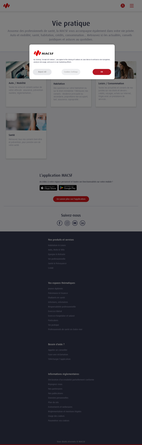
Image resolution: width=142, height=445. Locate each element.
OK (102, 72)
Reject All (42, 72)
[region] (72, 62)
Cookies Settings (71, 72)
